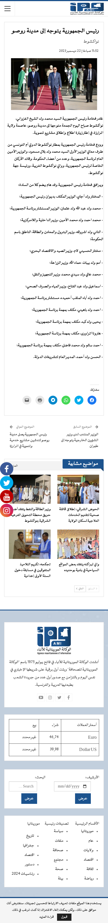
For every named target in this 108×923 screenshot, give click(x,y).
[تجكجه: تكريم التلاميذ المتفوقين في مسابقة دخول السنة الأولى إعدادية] (30, 544)
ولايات (88, 850)
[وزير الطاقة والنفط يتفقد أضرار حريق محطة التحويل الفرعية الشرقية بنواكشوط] (30, 489)
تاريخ (30, 836)
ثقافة (90, 869)
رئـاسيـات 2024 (23, 874)
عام (91, 841)
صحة (59, 869)
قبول (64, 917)
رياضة (89, 878)
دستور (29, 864)
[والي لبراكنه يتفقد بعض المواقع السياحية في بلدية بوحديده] (78, 544)
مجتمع (58, 860)
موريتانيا (87, 831)
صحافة (58, 850)
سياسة (58, 831)
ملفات (59, 841)
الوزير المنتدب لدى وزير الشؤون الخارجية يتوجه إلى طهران (79, 440)
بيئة (60, 878)
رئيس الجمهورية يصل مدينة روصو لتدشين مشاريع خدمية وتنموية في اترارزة (30, 440)
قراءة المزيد (46, 917)
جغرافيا (28, 845)
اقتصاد (89, 860)
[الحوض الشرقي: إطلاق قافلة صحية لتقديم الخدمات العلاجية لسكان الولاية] (78, 489)
